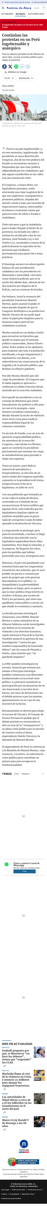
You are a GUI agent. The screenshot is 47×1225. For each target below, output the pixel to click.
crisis (16, 773)
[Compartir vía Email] (28, 67)
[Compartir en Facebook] (4, 67)
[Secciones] (3, 8)
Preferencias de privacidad (11, 1198)
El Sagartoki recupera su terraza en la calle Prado (22, 25)
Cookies (4, 1194)
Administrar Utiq (27, 1194)
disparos (26, 773)
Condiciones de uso (35, 1190)
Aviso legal (5, 1190)
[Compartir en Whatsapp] (16, 67)
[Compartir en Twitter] (10, 67)
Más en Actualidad (17, 1044)
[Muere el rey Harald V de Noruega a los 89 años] (39, 1121)
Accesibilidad (14, 1194)
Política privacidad (18, 1190)
